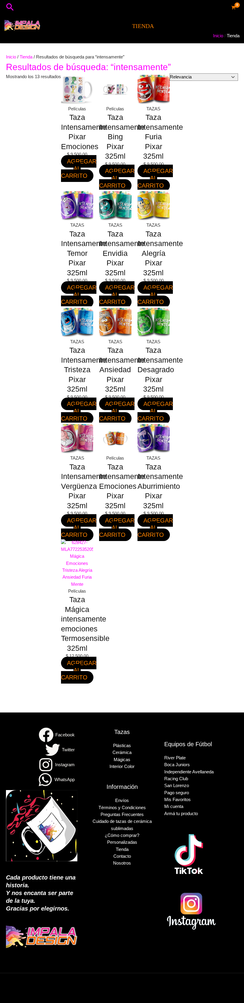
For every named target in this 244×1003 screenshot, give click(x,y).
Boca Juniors (177, 764)
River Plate (175, 757)
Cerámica (122, 752)
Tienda (26, 57)
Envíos (122, 800)
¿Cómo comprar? (122, 835)
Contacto (122, 856)
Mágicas (122, 759)
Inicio (11, 57)
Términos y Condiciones (122, 807)
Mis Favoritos (177, 799)
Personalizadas (122, 842)
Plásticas (122, 745)
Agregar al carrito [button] (78, 168)
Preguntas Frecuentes (122, 814)
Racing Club (176, 778)
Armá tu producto (181, 813)
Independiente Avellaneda (189, 771)
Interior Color (122, 766)
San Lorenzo (176, 785)
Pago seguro (176, 792)
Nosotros (122, 863)
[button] (10, 7)
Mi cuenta (173, 806)
